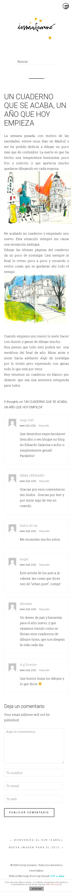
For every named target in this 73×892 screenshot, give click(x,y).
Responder (44, 425)
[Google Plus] (41, 51)
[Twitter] (34, 51)
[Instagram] (48, 51)
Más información (54, 884)
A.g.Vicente (28, 664)
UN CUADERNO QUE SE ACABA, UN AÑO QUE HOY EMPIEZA (35, 109)
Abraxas (26, 604)
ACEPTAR (36, 889)
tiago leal (27, 420)
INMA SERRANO (32, 475)
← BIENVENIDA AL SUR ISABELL (36, 840)
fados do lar (29, 525)
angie (24, 559)
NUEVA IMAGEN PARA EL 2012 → (36, 847)
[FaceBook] (27, 51)
